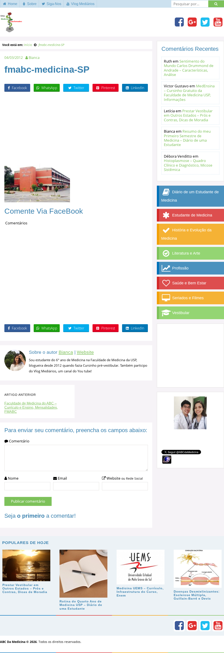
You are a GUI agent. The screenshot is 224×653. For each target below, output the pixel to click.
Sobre (31, 4)
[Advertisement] (76, 126)
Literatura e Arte (185, 253)
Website (85, 352)
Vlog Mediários (82, 4)
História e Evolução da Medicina (186, 234)
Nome (13, 478)
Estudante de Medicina (191, 215)
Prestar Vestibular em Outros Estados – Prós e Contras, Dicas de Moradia (188, 115)
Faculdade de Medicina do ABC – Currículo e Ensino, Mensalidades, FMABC (31, 407)
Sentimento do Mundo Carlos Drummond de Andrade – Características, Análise (189, 68)
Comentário (18, 441)
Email (62, 478)
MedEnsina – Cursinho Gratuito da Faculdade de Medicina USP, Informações (189, 92)
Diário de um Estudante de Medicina (190, 196)
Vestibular (180, 313)
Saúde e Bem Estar (188, 283)
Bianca (66, 352)
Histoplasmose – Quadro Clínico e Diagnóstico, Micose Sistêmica (188, 165)
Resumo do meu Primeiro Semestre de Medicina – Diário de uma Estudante (187, 138)
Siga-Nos (53, 4)
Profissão (180, 268)
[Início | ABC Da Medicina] (11, 30)
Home (12, 4)
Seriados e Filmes (187, 298)
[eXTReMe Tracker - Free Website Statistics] (166, 458)
